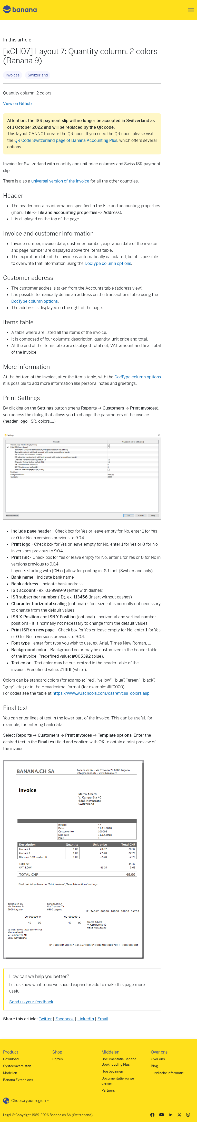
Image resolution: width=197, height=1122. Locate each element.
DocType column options (108, 263)
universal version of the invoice (60, 181)
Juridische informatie (167, 1073)
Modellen (10, 1073)
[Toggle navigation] (189, 10)
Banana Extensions (18, 1080)
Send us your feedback (31, 1002)
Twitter (45, 1019)
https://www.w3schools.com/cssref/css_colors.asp (101, 693)
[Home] (20, 10)
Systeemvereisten (17, 1066)
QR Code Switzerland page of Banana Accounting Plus (65, 140)
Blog (154, 1066)
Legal (7, 1115)
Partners (108, 1090)
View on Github (17, 103)
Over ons (158, 1059)
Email (102, 1019)
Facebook (64, 1019)
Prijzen (57, 1059)
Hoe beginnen (112, 1071)
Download (11, 1059)
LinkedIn (85, 1019)
